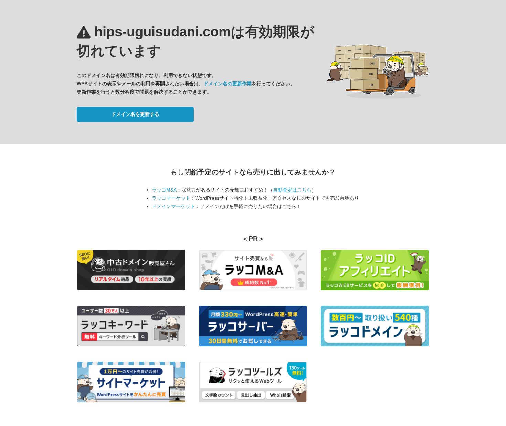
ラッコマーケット (171, 198)
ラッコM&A (164, 190)
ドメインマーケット (173, 206)
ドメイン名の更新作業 (227, 83)
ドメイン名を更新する (135, 114)
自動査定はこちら (292, 190)
